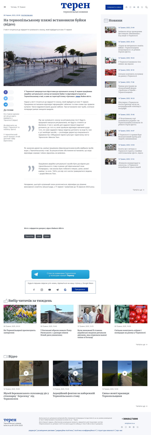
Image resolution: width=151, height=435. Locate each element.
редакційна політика (64, 430)
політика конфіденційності (85, 430)
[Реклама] (60, 274)
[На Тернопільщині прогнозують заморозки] (20, 314)
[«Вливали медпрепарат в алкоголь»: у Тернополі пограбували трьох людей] (110, 163)
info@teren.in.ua (130, 423)
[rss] (142, 7)
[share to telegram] (9, 104)
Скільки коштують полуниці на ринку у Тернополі (130, 75)
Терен (75, 5)
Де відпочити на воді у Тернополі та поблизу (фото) (11, 127)
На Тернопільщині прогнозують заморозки (20, 331)
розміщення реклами (46, 430)
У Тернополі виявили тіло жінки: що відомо (129, 63)
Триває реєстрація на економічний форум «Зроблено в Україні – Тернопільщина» (127, 89)
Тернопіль (29, 236)
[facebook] (126, 7)
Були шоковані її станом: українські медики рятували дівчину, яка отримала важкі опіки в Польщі (92, 334)
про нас (119, 430)
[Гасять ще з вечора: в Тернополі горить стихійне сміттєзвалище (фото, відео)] (110, 149)
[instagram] (130, 7)
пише (78, 96)
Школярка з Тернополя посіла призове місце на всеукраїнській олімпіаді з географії (129, 105)
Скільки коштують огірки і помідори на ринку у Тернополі (130, 331)
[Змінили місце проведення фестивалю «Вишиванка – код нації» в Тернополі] (110, 32)
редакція (32, 430)
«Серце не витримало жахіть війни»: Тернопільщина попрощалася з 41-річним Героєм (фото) (130, 49)
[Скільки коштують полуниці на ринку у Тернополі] (110, 73)
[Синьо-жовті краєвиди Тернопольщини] (124, 373)
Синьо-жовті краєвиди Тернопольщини (115, 394)
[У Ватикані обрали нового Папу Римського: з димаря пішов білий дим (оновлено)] (57, 314)
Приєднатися (80, 289)
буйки (46, 236)
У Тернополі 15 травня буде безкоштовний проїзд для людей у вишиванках (130, 137)
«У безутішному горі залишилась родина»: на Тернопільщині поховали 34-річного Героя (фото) (130, 121)
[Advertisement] (12, 174)
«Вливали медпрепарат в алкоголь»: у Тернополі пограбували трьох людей (129, 165)
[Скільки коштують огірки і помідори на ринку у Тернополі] (131, 314)
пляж (39, 236)
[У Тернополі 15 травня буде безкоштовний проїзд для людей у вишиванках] (110, 135)
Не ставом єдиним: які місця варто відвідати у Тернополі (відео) (11, 117)
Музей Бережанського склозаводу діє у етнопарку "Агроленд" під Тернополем (26, 396)
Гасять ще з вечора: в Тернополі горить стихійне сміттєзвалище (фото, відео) (130, 151)
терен (10, 419)
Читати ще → (138, 190)
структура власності (106, 430)
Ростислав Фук (27, 15)
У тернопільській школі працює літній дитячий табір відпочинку (12, 137)
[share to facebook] (9, 92)
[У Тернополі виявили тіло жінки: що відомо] (110, 61)
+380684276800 (130, 418)
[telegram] (138, 7)
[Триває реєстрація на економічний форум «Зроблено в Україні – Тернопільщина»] (110, 87)
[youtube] (134, 7)
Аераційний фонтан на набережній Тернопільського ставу (74, 394)
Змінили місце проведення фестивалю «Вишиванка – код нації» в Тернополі (130, 33)
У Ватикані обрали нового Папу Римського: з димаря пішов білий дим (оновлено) (56, 332)
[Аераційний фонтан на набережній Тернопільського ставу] (75, 373)
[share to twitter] (9, 98)
